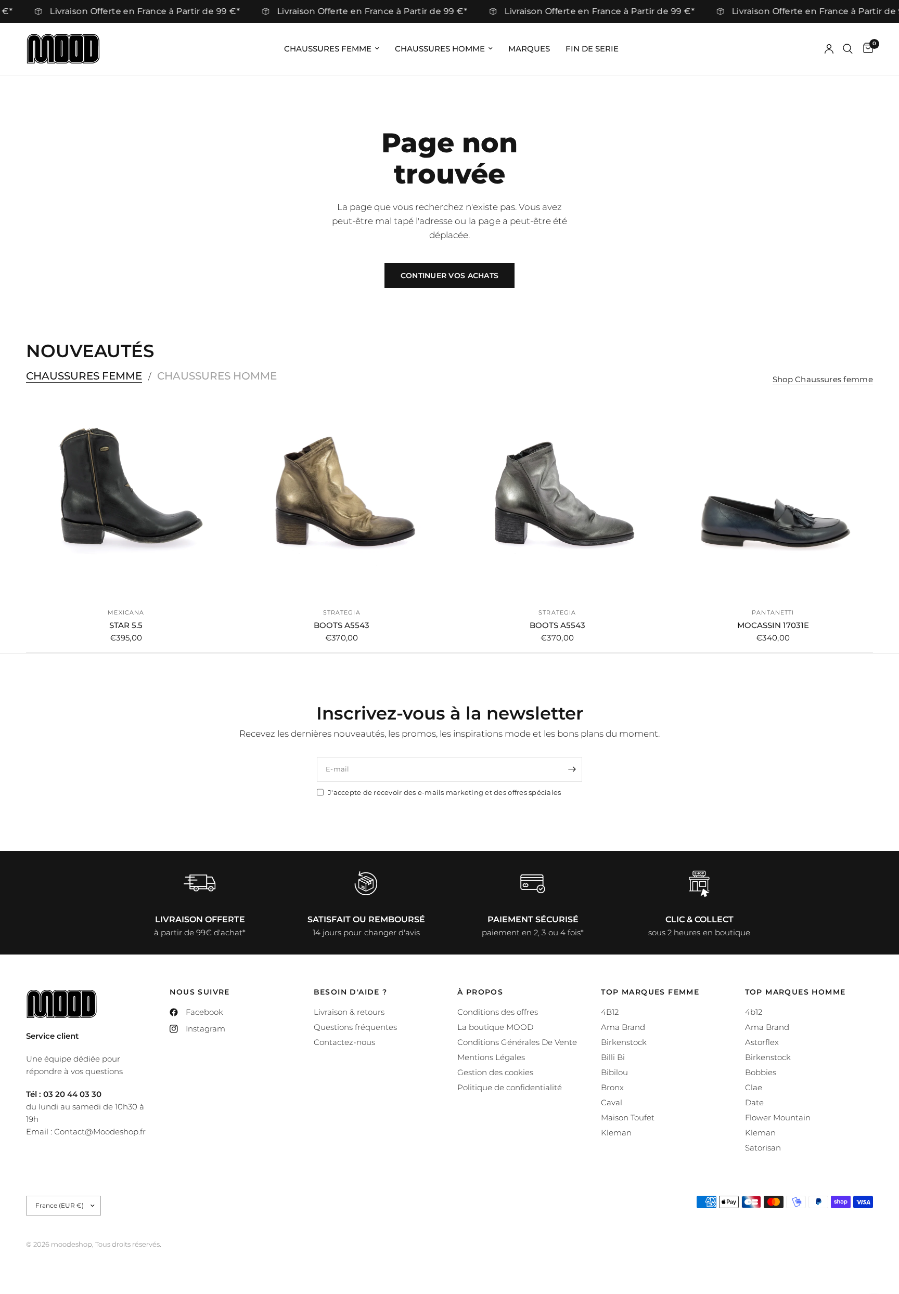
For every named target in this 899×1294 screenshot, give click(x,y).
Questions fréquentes (355, 1027)
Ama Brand (623, 1027)
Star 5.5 (126, 625)
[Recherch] (848, 49)
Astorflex (762, 1042)
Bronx (612, 1087)
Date (754, 1102)
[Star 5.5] (126, 499)
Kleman (616, 1133)
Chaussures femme (327, 49)
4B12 (610, 1012)
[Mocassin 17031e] (773, 499)
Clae (753, 1087)
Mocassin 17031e (773, 625)
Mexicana (126, 612)
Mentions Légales (491, 1057)
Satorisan (763, 1148)
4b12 (753, 1012)
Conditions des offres (497, 1012)
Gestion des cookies (495, 1072)
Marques (529, 49)
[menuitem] (331, 48)
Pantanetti (773, 612)
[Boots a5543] (342, 499)
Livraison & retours (349, 1012)
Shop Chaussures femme (823, 379)
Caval (611, 1102)
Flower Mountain (778, 1117)
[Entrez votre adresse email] (571, 769)
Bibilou (614, 1072)
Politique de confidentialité (509, 1087)
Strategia (342, 612)
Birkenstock (624, 1042)
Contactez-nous (344, 1042)
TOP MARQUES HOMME (795, 992)
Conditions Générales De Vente (517, 1042)
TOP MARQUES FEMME (650, 992)
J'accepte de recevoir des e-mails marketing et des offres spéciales (444, 792)
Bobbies (760, 1072)
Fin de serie (592, 49)
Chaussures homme (440, 49)
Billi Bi (613, 1057)
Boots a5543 (341, 625)
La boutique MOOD (495, 1027)
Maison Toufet (627, 1117)
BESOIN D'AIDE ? (351, 992)
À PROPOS (480, 992)
